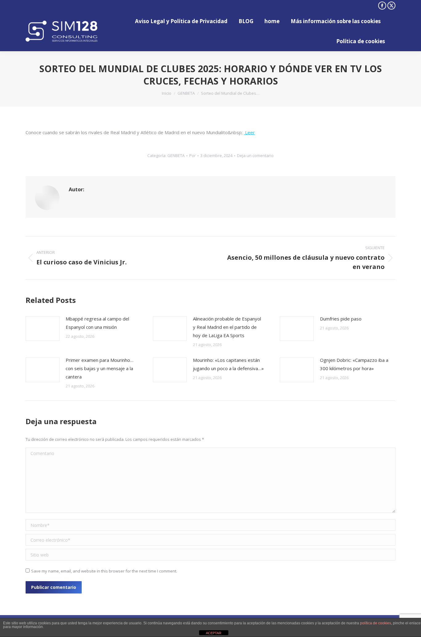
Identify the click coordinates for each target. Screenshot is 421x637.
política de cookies (375, 623)
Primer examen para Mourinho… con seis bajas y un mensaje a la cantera (99, 368)
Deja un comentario (255, 155)
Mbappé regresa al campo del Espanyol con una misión (97, 323)
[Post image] (42, 328)
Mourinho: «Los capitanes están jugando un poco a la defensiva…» (228, 364)
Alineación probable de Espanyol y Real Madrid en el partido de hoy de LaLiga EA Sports (227, 327)
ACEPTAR (213, 633)
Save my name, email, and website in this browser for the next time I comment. (104, 571)
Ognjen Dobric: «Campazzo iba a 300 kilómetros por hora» (354, 364)
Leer (249, 132)
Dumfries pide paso (341, 319)
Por (192, 155)
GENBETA (176, 155)
